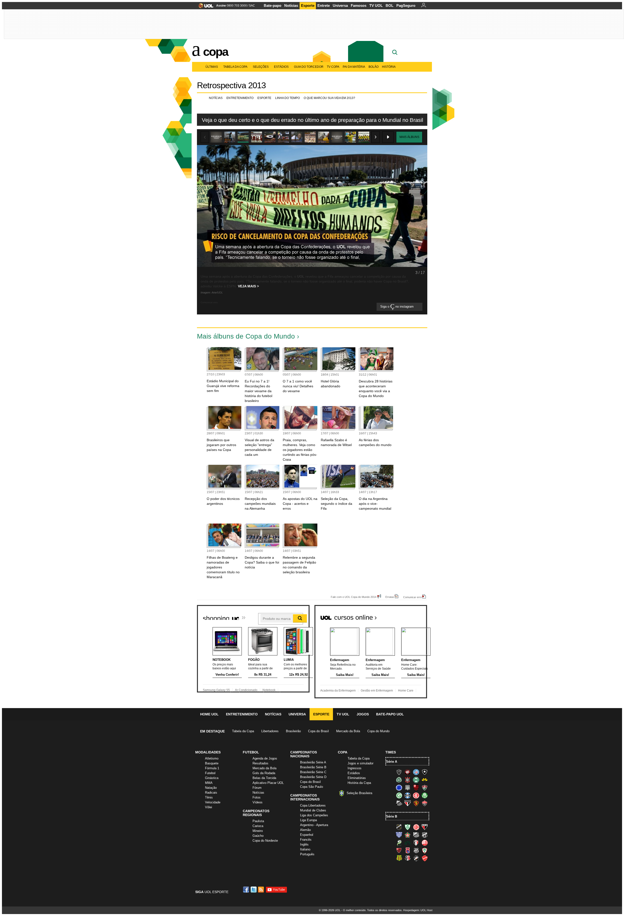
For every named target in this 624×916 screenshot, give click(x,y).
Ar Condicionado (246, 690)
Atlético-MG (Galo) (399, 772)
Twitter (254, 890)
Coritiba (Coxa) (416, 780)
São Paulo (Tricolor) (407, 803)
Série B (391, 816)
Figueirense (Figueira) (407, 787)
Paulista (258, 821)
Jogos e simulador (360, 763)
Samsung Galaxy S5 (216, 690)
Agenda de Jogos (265, 758)
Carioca (258, 826)
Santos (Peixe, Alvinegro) (399, 803)
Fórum (257, 787)
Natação (211, 787)
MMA (209, 783)
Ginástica (211, 778)
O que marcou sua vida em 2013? (329, 98)
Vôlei (208, 807)
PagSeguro (405, 5)
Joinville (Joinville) (416, 843)
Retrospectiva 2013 (231, 85)
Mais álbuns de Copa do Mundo (246, 336)
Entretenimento (240, 98)
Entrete (323, 5)
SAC (252, 5)
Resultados (260, 763)
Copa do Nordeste (265, 840)
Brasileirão (293, 731)
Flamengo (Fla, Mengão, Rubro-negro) (416, 787)
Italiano (305, 849)
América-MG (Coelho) (407, 827)
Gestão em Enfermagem (377, 690)
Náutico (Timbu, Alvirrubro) (425, 843)
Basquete (211, 763)
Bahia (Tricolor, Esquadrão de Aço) (416, 772)
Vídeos (258, 802)
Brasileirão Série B (313, 767)
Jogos (363, 714)
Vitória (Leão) (425, 803)
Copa (215, 51)
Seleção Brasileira (359, 793)
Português (307, 854)
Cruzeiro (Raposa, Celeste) (399, 787)
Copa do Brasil (318, 731)
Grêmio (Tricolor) (407, 795)
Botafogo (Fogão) (425, 772)
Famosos (358, 5)
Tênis (209, 797)
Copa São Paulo (311, 787)
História (389, 66)
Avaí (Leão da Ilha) (399, 835)
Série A (391, 761)
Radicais (211, 792)
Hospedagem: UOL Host (417, 910)
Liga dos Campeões (314, 815)
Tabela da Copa (235, 66)
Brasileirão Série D (313, 777)
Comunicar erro (412, 597)
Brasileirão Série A (313, 762)
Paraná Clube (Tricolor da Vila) (407, 850)
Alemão (305, 830)
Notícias (291, 5)
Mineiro (258, 831)
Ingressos (354, 768)
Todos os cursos (410, 615)
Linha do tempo (287, 98)
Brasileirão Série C (313, 772)
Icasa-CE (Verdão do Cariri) (407, 843)
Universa (340, 5)
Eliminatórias (357, 778)
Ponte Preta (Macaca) (416, 850)
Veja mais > (248, 286)
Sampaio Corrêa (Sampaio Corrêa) (399, 858)
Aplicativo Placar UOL (268, 783)
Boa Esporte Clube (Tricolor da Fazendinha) (407, 835)
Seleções (261, 66)
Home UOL (209, 714)
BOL (389, 5)
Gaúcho (258, 836)
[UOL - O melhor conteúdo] (204, 7)
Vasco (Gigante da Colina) (416, 858)
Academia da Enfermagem (338, 690)
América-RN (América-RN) (416, 827)
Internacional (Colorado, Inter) (416, 795)
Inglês (304, 844)
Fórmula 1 (212, 768)
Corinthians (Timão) (407, 780)
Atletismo (211, 758)
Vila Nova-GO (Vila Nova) (425, 858)
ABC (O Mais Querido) (399, 827)
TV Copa (333, 66)
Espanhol (306, 835)
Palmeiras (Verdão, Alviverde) (425, 795)
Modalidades (208, 752)
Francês (306, 839)
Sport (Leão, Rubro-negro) (416, 803)
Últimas (211, 66)
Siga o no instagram (397, 307)
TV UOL (376, 5)
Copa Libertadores (313, 805)
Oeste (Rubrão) (399, 850)
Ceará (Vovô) (425, 835)
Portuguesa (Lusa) (425, 850)
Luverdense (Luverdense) (399, 843)
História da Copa (359, 783)
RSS (261, 890)
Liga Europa (308, 820)
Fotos (257, 797)
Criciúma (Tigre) (425, 780)
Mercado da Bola (348, 731)
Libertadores (270, 731)
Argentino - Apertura (314, 825)
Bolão (374, 66)
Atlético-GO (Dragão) (425, 827)
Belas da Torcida (264, 778)
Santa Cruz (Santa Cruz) (407, 858)
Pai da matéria (354, 66)
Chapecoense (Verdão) (399, 780)
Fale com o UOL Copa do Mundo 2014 (353, 596)
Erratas (389, 596)
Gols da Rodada (264, 773)
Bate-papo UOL (390, 714)
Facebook (246, 890)
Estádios (281, 66)
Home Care (405, 690)
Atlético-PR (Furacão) (407, 772)
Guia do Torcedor (308, 66)
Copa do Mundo (378, 731)
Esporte (307, 5)
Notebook (269, 690)
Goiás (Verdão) (399, 795)
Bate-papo (272, 5)
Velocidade (212, 802)
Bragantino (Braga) (416, 835)
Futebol (210, 773)
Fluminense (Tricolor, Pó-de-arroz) (425, 787)
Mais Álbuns (409, 137)
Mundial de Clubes (313, 810)
